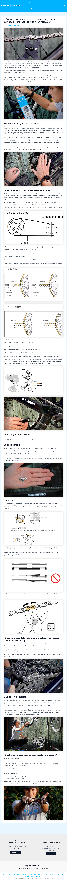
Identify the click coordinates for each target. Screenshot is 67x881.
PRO (62, 874)
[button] (35, 3)
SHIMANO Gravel (16, 874)
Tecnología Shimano (30, 3)
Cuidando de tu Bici (29, 8)
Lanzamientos (54, 3)
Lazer (58, 874)
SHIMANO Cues (7, 874)
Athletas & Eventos (42, 3)
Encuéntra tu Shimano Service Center (31, 874)
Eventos (43, 874)
